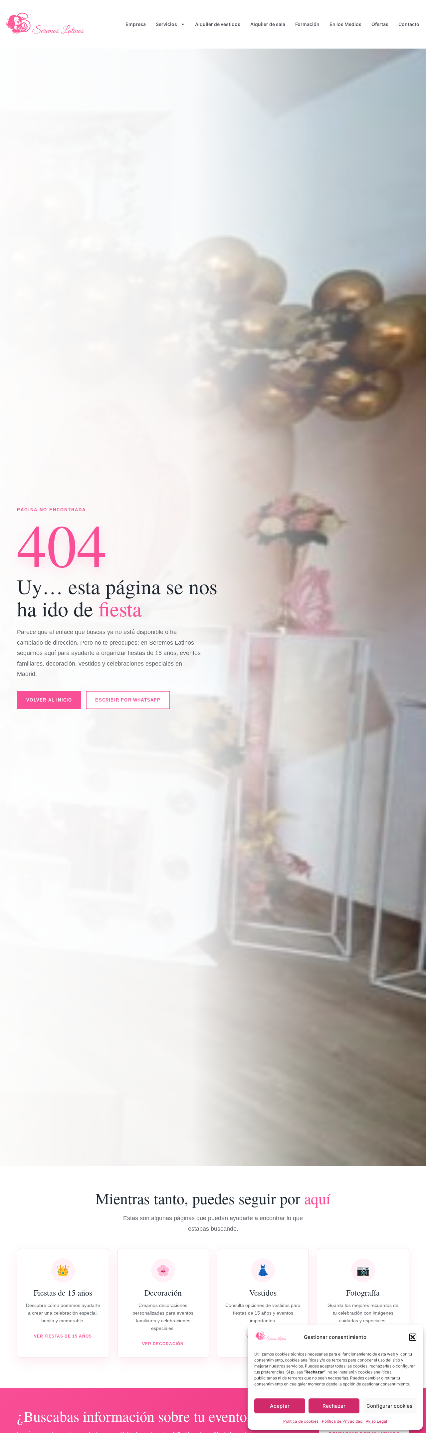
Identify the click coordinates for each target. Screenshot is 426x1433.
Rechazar (333, 1406)
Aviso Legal (376, 1421)
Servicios (166, 24)
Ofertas (379, 24)
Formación (307, 24)
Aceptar (280, 1406)
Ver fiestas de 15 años (63, 1336)
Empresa (135, 24)
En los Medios (345, 24)
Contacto (408, 24)
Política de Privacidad (342, 1421)
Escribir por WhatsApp (127, 700)
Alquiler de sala (267, 24)
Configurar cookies (389, 1406)
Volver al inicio (49, 700)
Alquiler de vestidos (217, 24)
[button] (412, 1337)
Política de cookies (301, 1421)
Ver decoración (163, 1344)
